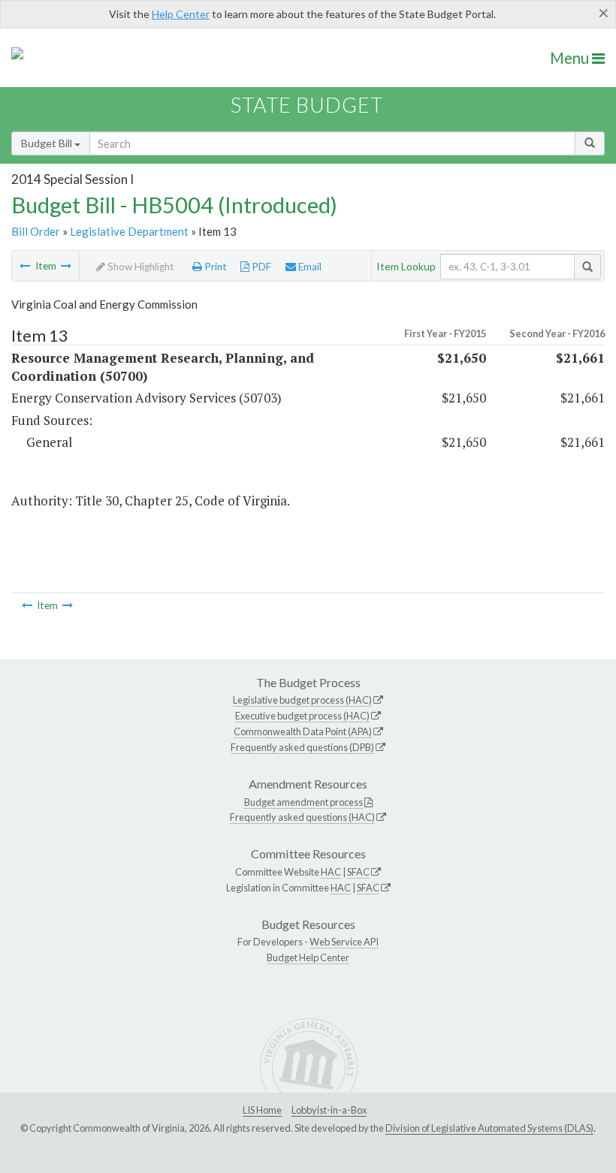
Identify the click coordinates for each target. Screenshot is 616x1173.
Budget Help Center (308, 957)
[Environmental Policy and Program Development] (25, 266)
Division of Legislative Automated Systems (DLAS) (489, 1128)
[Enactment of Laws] (66, 266)
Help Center (181, 14)
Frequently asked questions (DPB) (302, 747)
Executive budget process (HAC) (302, 716)
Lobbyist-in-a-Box (329, 1110)
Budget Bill (47, 143)
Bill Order (35, 231)
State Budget (307, 104)
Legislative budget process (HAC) (302, 700)
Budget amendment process (303, 802)
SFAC (358, 872)
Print (214, 267)
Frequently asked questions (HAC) (302, 817)
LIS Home (262, 1110)
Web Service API (344, 942)
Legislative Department (129, 231)
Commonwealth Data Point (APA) (303, 731)
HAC (331, 872)
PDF (260, 267)
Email (309, 267)
